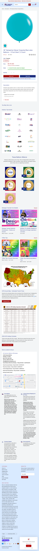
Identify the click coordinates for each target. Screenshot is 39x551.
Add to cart (11, 76)
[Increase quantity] (14, 73)
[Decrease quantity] (9, 73)
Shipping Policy (6, 301)
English (3, 533)
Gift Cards (4, 479)
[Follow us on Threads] (4, 538)
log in (30, 78)
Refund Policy (4, 469)
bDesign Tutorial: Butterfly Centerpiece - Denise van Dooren (8, 230)
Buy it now (28, 76)
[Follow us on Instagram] (6, 538)
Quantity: (5, 72)
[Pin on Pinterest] (31, 54)
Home (3, 8)
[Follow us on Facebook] (2, 538)
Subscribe (25, 477)
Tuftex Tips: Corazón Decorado (10, 258)
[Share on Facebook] (29, 54)
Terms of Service (5, 474)
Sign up (26, 78)
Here (34, 296)
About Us (4, 468)
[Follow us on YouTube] (9, 538)
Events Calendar (5, 477)
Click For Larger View (7, 344)
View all (35, 207)
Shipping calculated (11, 65)
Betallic (5, 54)
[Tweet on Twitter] (33, 54)
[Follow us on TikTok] (11, 538)
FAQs (3, 476)
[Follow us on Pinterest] (8, 538)
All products (7, 8)
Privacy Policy (4, 473)
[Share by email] (35, 54)
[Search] (29, 5)
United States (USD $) (11, 533)
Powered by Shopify (5, 547)
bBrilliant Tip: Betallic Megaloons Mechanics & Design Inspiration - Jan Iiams (28, 230)
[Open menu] (2, 4)
